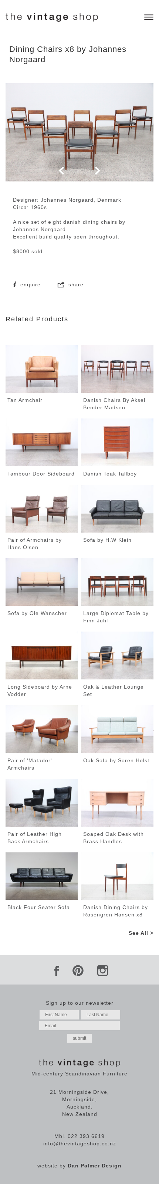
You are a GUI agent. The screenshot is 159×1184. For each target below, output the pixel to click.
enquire (29, 284)
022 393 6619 (86, 1136)
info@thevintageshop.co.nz (79, 1143)
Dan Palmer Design (95, 1166)
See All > (141, 933)
